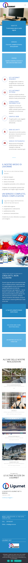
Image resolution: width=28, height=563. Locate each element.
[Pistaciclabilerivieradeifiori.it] (14, 374)
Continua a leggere (7, 497)
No (12, 560)
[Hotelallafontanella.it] (14, 426)
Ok (8, 560)
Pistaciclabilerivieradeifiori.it (14, 385)
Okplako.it (14, 410)
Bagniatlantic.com (14, 462)
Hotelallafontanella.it (14, 436)
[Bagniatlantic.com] (14, 451)
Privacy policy (18, 560)
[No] (26, 558)
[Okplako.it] (14, 400)
